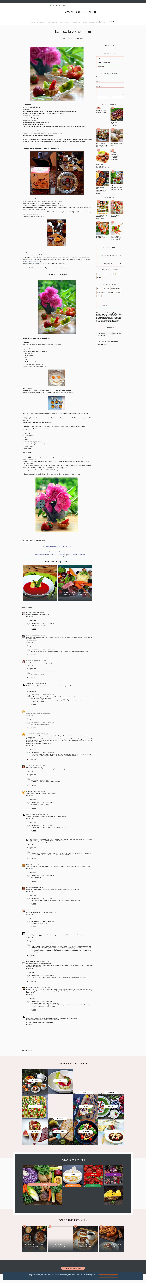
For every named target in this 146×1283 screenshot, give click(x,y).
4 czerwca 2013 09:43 (48, 851)
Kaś (27, 910)
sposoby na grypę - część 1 (117, 144)
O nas (85, 22)
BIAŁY (98, 288)
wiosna (99, 277)
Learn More (104, 1276)
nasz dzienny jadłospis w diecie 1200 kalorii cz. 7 (101, 145)
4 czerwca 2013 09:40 (48, 898)
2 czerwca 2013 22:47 (39, 791)
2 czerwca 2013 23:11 (42, 814)
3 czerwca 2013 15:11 (48, 752)
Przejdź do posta (39, 598)
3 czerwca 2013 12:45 (38, 887)
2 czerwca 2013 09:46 (38, 612)
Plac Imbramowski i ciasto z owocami (45, 554)
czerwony (110, 292)
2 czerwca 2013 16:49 (40, 683)
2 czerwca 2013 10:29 (39, 635)
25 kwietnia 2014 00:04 (40, 1016)
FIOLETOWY (106, 288)
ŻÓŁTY (99, 295)
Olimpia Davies (30, 734)
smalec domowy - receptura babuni (101, 111)
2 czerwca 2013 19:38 (48, 695)
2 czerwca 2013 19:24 (39, 765)
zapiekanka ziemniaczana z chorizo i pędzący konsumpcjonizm (72, 555)
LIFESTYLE (77, 22)
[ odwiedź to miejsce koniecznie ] (32, 261)
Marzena (29, 887)
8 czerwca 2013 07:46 (48, 1001)
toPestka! (29, 765)
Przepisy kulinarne (37, 22)
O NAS (99, 58)
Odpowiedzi (32, 620)
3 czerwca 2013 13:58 (35, 910)
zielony (118, 292)
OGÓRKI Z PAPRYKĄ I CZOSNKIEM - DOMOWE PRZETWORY (115, 156)
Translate (103, 335)
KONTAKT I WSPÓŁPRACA (97, 22)
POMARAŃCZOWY (115, 288)
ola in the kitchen (32, 987)
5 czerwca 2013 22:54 (44, 987)
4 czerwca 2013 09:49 (48, 802)
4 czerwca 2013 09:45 (48, 672)
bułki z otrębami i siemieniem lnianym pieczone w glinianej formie (117, 188)
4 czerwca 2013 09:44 (48, 825)
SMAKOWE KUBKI (31, 961)
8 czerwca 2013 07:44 (48, 975)
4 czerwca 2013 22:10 (42, 961)
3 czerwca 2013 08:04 (37, 837)
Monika (28, 711)
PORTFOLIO (101, 66)
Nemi (27, 864)
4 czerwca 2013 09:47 (48, 623)
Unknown (29, 791)
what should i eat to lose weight (43, 1022)
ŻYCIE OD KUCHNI (80, 12)
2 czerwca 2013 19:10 (42, 734)
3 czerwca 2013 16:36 (36, 933)
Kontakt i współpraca (73, 1264)
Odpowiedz (29, 616)
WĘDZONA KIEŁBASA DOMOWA (114, 124)
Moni (27, 933)
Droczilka (29, 635)
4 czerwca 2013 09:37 (48, 921)
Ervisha (28, 612)
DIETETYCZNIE (52, 22)
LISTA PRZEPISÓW (65, 22)
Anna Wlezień (35, 623)
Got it (114, 1276)
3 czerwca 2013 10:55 (36, 864)
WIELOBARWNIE (101, 292)
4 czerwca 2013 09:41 (48, 875)
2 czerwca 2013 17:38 (37, 711)
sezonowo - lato (40, 540)
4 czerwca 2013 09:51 (48, 778)
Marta (28, 837)
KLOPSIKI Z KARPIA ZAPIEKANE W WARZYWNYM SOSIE (101, 190)
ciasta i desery (30, 540)
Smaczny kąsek (31, 814)
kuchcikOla (30, 661)
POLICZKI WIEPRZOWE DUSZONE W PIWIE (102, 166)
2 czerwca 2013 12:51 (40, 661)
